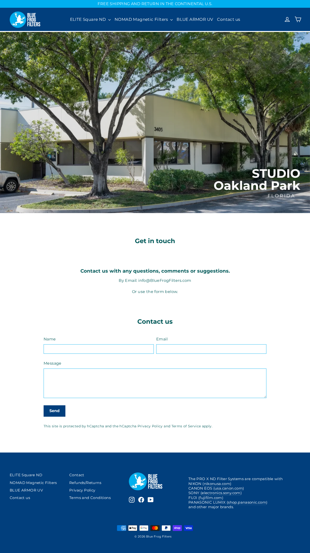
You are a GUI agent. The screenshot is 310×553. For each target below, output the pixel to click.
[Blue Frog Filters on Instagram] (132, 500)
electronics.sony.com (221, 493)
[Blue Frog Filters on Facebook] (141, 500)
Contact (76, 475)
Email (162, 339)
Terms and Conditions (90, 498)
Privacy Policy (150, 426)
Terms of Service (186, 426)
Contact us (228, 19)
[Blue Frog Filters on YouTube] (151, 500)
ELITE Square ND (88, 19)
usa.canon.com (229, 488)
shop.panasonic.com (247, 502)
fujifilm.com (211, 498)
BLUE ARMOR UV (195, 19)
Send (54, 410)
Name (50, 339)
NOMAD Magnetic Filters (142, 19)
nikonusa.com (217, 484)
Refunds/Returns (85, 483)
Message (53, 363)
